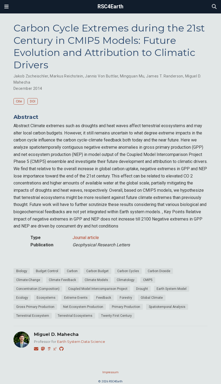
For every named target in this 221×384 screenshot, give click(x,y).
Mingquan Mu (132, 76)
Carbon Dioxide (159, 271)
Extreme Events (76, 298)
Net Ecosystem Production (83, 307)
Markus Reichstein (66, 76)
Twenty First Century (116, 316)
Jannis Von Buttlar (101, 76)
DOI (32, 101)
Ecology (22, 298)
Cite (19, 101)
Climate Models (96, 280)
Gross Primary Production (35, 307)
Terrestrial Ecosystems (75, 316)
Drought (142, 289)
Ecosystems (46, 298)
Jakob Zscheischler (30, 76)
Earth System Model (172, 289)
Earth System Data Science (81, 341)
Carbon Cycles (128, 271)
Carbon (72, 271)
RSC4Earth (110, 6)
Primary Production (126, 307)
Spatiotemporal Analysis (167, 307)
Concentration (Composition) (38, 289)
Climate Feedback (62, 280)
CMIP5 (148, 280)
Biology (21, 271)
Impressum (110, 372)
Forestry (126, 298)
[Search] (214, 7)
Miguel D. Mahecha (56, 334)
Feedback (103, 298)
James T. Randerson (164, 76)
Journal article (85, 237)
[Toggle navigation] (6, 6)
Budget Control (47, 271)
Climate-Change (28, 280)
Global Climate (152, 298)
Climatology (125, 280)
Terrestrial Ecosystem (32, 316)
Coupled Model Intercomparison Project (97, 289)
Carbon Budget (97, 271)
